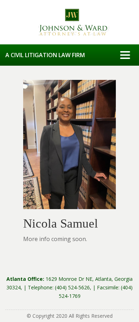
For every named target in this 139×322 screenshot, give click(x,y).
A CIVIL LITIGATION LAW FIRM (45, 55)
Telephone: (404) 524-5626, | (62, 287)
